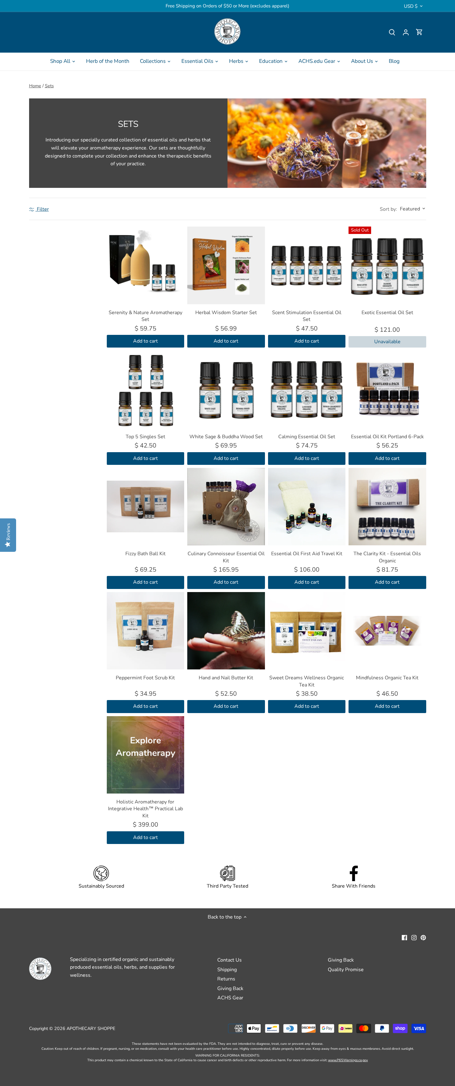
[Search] (392, 32)
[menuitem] (63, 61)
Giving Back (230, 988)
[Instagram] (414, 937)
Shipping (227, 969)
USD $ (411, 6)
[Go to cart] (419, 32)
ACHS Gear (230, 997)
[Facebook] (404, 937)
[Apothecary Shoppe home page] (227, 31)
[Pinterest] (423, 937)
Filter (42, 209)
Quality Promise (346, 969)
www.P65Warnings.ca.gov (348, 1060)
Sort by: (388, 209)
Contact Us (229, 960)
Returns (226, 979)
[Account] (406, 32)
